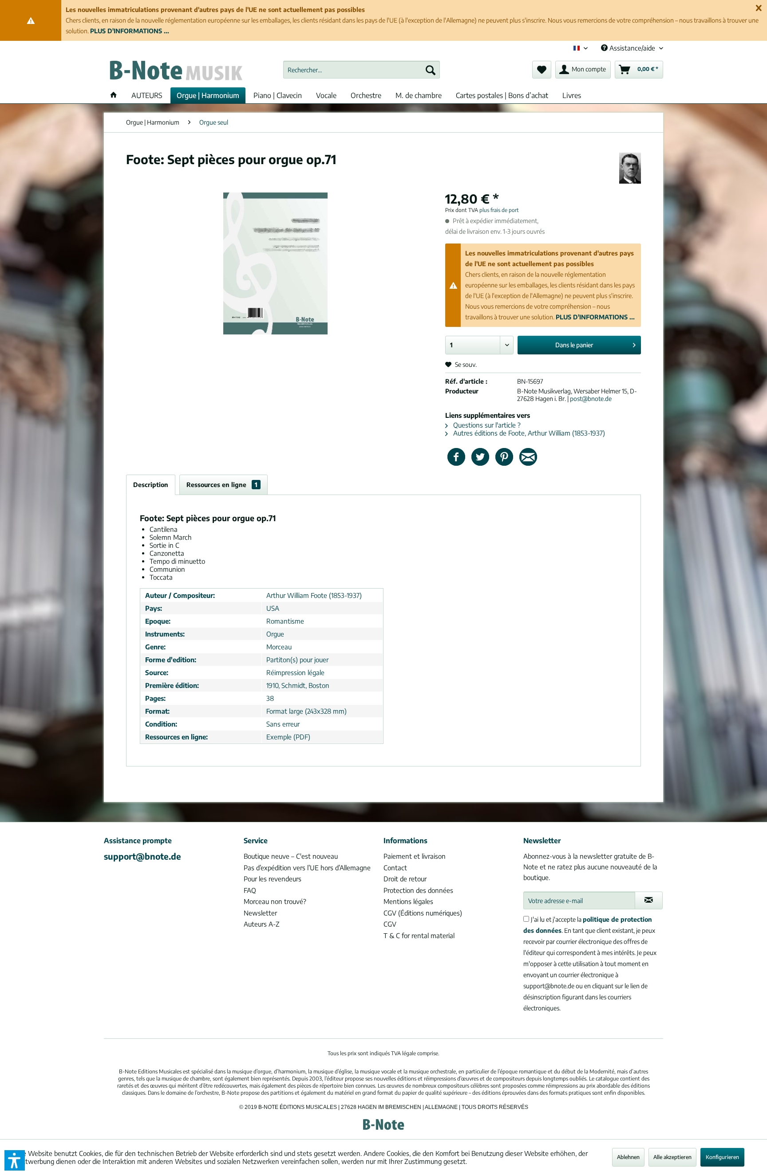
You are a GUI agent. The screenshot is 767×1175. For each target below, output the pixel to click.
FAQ (250, 890)
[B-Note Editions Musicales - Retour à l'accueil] (175, 72)
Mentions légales (408, 901)
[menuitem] (361, 70)
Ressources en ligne (221, 484)
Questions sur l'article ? (486, 425)
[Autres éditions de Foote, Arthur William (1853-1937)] (630, 168)
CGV (390, 924)
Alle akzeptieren (672, 1157)
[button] (14, 1160)
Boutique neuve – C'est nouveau (291, 856)
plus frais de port (499, 210)
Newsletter (260, 913)
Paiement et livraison (415, 856)
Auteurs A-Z (262, 924)
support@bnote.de (142, 856)
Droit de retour (405, 879)
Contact (395, 868)
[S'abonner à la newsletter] (649, 900)
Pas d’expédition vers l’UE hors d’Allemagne (307, 868)
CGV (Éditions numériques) (423, 913)
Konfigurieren (722, 1157)
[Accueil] (113, 95)
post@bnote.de (591, 398)
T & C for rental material (419, 935)
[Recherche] (430, 70)
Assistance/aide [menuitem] (632, 48)
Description (150, 484)
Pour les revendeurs (272, 879)
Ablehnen (628, 1157)
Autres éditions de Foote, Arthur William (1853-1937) (528, 433)
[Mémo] (541, 70)
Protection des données (418, 890)
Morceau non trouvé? (275, 901)
